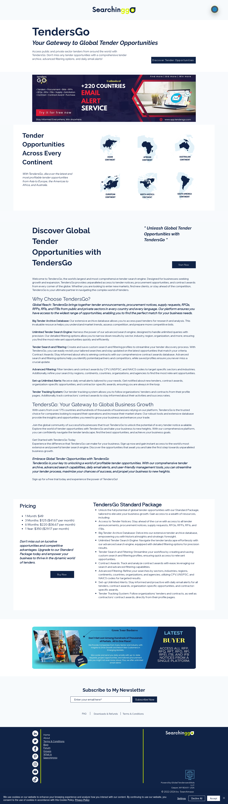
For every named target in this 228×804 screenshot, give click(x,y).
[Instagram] (35, 764)
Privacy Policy (82, 799)
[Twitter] (35, 741)
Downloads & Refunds (106, 713)
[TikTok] (35, 779)
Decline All (196, 798)
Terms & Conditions (133, 713)
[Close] (224, 798)
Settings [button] (181, 798)
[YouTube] (35, 772)
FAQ (84, 713)
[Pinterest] (35, 756)
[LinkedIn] (35, 733)
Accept (213, 798)
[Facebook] (35, 749)
